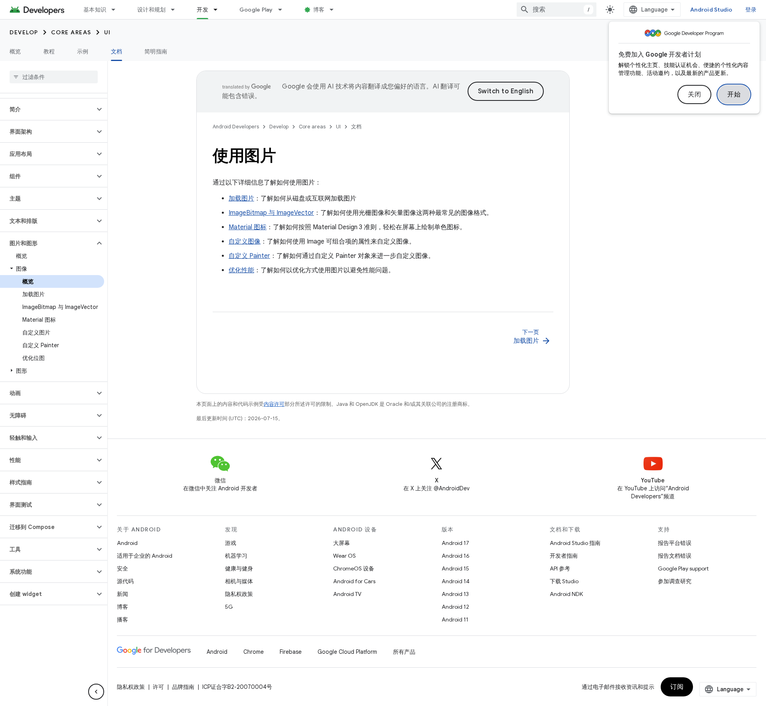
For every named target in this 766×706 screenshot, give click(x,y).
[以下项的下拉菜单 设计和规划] (176, 9)
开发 (202, 9)
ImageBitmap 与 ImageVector (271, 213)
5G (229, 606)
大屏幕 (341, 543)
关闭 (694, 94)
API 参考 (560, 568)
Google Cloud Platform (347, 651)
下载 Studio (564, 581)
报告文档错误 (674, 555)
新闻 (122, 594)
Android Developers (236, 126)
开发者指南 (564, 555)
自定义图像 (245, 242)
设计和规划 (151, 9)
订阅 (676, 687)
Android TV (347, 594)
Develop (24, 32)
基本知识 (94, 9)
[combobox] (556, 9)
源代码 (125, 581)
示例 (83, 51)
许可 (158, 687)
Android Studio (711, 9)
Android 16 (456, 555)
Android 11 (455, 619)
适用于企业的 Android (144, 555)
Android (127, 543)
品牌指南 (183, 687)
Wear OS (344, 555)
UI (107, 32)
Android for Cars (354, 581)
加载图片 (241, 199)
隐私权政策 (239, 594)
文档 (116, 51)
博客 (319, 9)
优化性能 (241, 270)
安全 (122, 568)
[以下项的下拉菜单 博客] (335, 9)
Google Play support (683, 568)
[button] (47, 109)
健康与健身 (239, 568)
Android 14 (456, 581)
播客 (122, 619)
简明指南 (155, 51)
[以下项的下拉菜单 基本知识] (117, 9)
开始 (733, 94)
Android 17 (455, 543)
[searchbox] (54, 77)
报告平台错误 (674, 543)
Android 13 (455, 594)
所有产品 (404, 651)
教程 (49, 51)
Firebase (291, 651)
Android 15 (455, 568)
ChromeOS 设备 (353, 568)
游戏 (230, 543)
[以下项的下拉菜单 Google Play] (283, 9)
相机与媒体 (239, 581)
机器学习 (236, 555)
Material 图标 (248, 227)
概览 (15, 51)
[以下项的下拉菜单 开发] (219, 9)
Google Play (256, 9)
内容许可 (274, 404)
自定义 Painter (249, 256)
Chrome (253, 651)
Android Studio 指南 (575, 543)
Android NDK (566, 594)
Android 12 (455, 606)
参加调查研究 (674, 581)
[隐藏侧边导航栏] (96, 692)
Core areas (71, 32)
